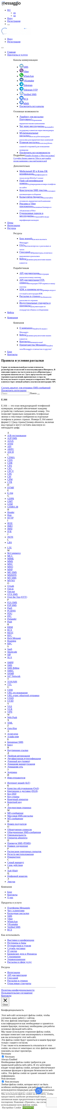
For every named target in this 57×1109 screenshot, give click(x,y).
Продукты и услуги (17, 54)
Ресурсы (11, 228)
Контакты (31, 341)
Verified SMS (29, 94)
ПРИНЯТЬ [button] (28, 1107)
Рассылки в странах (17, 980)
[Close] (2, 47)
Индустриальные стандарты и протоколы (35, 306)
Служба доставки (16, 948)
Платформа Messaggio (18, 908)
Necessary (10, 1056)
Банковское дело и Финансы (22, 954)
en (14, 13)
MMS (26, 103)
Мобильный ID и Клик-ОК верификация (33, 174)
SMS (25, 67)
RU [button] (9, 10)
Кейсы (10, 312)
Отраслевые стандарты (19, 983)
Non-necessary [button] (8, 1078)
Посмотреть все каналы (31, 106)
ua (14, 15)
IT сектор (12, 951)
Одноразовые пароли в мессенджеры (34, 216)
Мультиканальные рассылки (36, 136)
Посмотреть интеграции (13, 390)
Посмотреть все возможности (34, 152)
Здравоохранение (16, 959)
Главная (11, 52)
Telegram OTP (30, 90)
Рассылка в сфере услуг (19, 962)
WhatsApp (28, 76)
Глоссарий (12, 978)
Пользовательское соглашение (17, 993)
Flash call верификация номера (37, 183)
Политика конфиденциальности (18, 990)
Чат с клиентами (15, 910)
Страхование (14, 956)
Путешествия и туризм (19, 945)
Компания (12, 317)
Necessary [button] (6, 1053)
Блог (9, 351)
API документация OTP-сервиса (37, 283)
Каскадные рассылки (18, 913)
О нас (10, 897)
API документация (17, 975)
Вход (9, 18)
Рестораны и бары (16, 943)
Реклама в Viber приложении (35, 206)
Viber (26, 71)
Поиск (33, 393)
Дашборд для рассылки (32, 119)
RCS (25, 99)
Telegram (27, 85)
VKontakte (28, 80)
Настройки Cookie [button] (11, 1107)
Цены (10, 222)
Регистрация (13, 21)
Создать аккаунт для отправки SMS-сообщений (25, 387)
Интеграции (13, 225)
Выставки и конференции (20, 940)
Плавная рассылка (35, 145)
